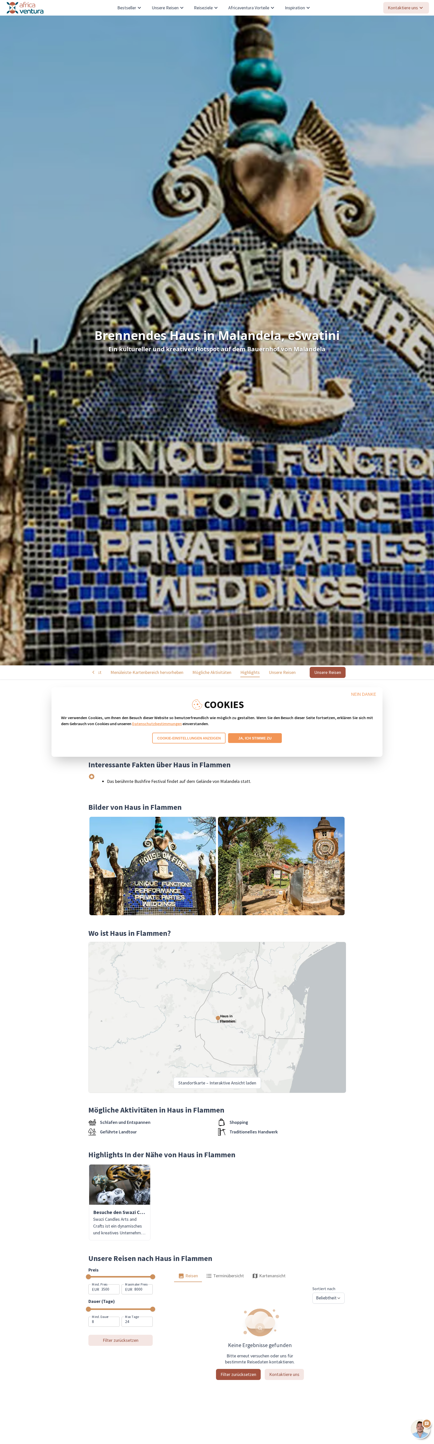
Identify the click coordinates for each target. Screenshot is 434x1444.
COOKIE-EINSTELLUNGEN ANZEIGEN (189, 738)
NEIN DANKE (363, 694)
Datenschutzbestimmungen (157, 723)
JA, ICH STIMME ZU (255, 738)
